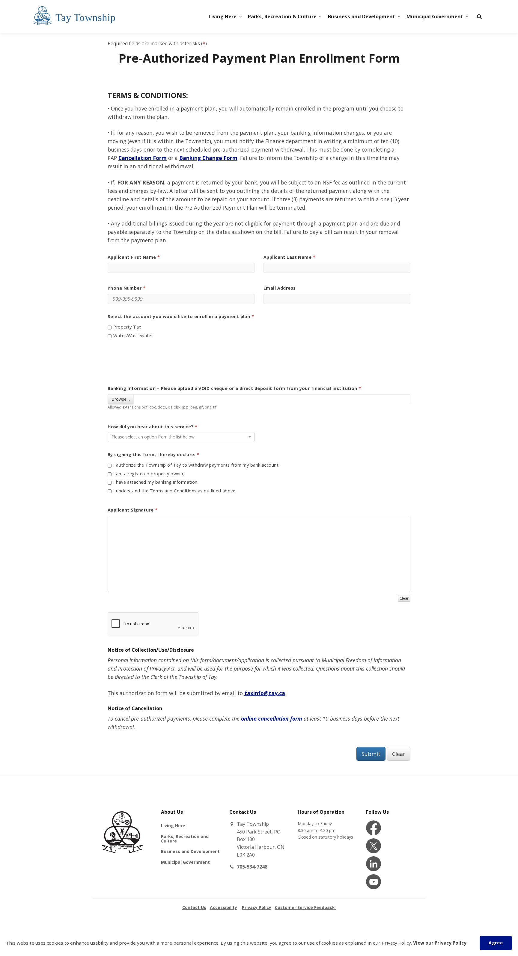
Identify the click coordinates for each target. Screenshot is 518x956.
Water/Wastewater (132, 336)
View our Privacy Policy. (440, 943)
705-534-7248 (252, 866)
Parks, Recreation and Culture (185, 839)
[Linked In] (373, 863)
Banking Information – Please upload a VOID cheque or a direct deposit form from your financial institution (232, 388)
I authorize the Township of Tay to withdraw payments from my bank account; (195, 465)
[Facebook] (373, 827)
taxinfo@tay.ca (264, 693)
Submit (371, 753)
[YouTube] (373, 881)
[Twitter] (373, 845)
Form (229, 157)
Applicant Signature (130, 510)
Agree (496, 943)
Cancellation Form (142, 157)
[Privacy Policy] (335, 907)
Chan (208, 157)
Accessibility (223, 907)
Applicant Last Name (287, 257)
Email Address (279, 288)
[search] (479, 16)
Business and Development (361, 16)
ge (219, 157)
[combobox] (181, 437)
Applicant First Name (132, 257)
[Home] (122, 860)
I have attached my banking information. (155, 482)
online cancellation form (271, 718)
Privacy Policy (256, 907)
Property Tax (126, 327)
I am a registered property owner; (148, 474)
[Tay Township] (103, 16)
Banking (190, 157)
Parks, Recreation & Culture (282, 16)
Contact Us (194, 907)
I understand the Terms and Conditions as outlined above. (174, 491)
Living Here (223, 16)
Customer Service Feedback (305, 907)
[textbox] (179, 437)
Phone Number (124, 288)
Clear (398, 753)
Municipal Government (434, 16)
